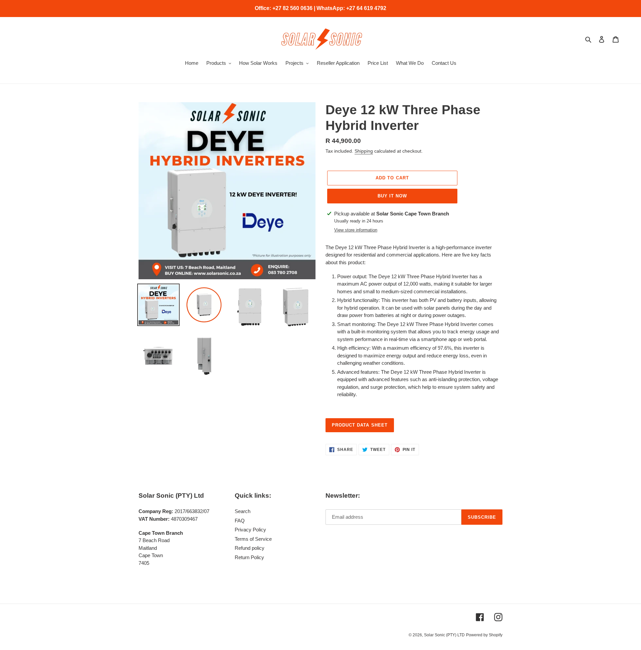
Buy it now (392, 195)
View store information (355, 229)
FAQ (240, 520)
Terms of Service (253, 539)
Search (242, 511)
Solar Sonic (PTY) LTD (444, 635)
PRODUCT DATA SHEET (360, 425)
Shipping (364, 151)
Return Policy (249, 557)
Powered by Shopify (484, 635)
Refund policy (249, 548)
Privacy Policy (250, 529)
